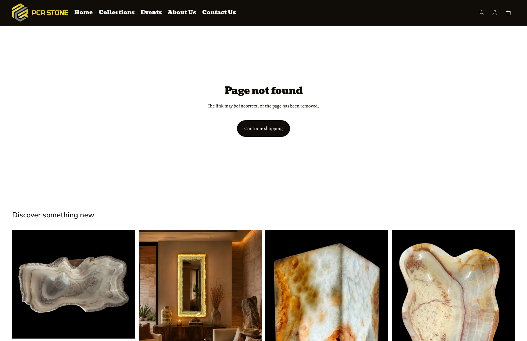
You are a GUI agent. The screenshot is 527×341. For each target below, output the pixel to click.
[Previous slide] (21, 284)
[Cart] (508, 12)
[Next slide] (126, 284)
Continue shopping (263, 128)
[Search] (482, 12)
